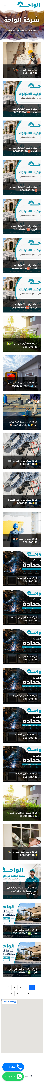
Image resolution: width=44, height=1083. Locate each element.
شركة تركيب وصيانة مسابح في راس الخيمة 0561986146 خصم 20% (22, 891)
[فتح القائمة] (5, 5)
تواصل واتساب (9, 1076)
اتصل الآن (11, 1067)
